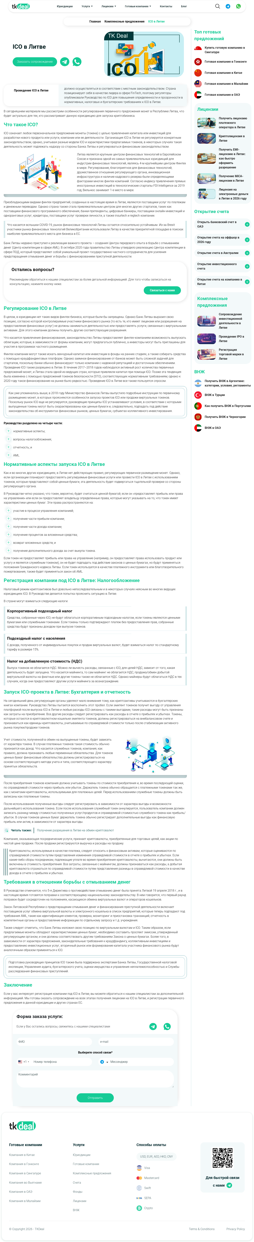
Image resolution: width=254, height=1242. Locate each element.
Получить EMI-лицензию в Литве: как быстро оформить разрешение (232, 158)
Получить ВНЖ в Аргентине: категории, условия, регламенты (228, 383)
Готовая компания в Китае (223, 73)
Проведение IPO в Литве (231, 339)
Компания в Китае (22, 1155)
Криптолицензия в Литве (232, 138)
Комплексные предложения (92, 1173)
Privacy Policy (235, 1229)
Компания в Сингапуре (25, 1173)
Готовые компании (86, 1164)
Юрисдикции (65, 6)
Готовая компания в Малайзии (226, 84)
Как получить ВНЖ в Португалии (228, 406)
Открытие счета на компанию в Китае (219, 282)
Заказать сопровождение (35, 61)
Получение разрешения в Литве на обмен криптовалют (62, 830)
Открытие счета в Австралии (217, 253)
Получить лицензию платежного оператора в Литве (233, 123)
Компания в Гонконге (24, 1164)
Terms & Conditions (202, 1229)
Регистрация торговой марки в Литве (231, 354)
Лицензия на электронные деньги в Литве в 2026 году (233, 194)
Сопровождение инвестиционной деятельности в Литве (230, 320)
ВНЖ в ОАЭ (213, 428)
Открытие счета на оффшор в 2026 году (218, 240)
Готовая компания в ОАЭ (222, 94)
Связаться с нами (162, 290)
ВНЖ (76, 1210)
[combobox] (23, 1062)
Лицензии (79, 1201)
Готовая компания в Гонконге (226, 61)
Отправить (95, 1098)
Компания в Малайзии (25, 1201)
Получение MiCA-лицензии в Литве (231, 178)
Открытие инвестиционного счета (217, 266)
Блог (184, 6)
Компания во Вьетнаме (25, 1182)
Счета (77, 1182)
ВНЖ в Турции (215, 395)
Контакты (166, 6)
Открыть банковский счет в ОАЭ (217, 224)
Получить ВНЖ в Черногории (225, 417)
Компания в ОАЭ (20, 1191)
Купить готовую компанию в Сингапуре (225, 50)
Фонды (77, 1191)
